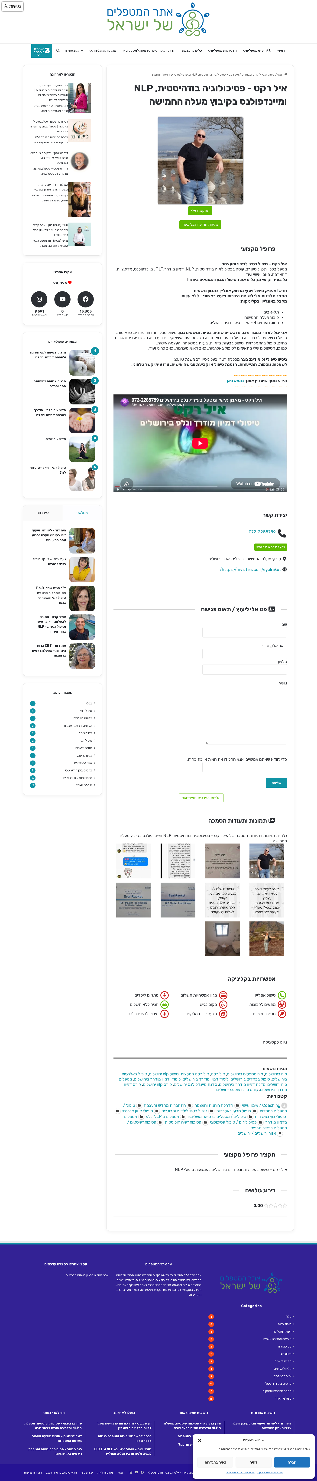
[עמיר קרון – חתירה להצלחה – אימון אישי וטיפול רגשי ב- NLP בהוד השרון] (82, 627)
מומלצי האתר (84, 785)
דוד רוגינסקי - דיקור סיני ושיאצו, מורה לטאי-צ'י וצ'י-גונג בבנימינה (49, 157)
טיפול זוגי (86, 740)
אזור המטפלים (83, 763)
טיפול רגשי (85, 711)
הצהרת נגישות (33, 1472)
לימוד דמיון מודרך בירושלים (206, 1079)
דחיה (253, 1462)
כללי (89, 703)
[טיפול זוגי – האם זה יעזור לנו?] (82, 478)
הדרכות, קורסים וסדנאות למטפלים (150, 51)
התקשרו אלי (200, 210)
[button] (199, 1440)
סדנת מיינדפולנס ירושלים (195, 1084)
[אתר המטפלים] (158, 19)
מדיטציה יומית (55, 439)
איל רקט (218, 1074)
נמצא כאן (235, 380)
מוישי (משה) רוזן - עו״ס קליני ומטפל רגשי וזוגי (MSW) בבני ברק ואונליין (50, 230)
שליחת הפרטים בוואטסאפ (201, 798)
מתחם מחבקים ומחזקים (77, 778)
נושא (283, 683)
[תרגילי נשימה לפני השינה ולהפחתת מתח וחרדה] (82, 363)
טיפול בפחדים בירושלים (250, 1079)
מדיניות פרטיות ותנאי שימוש (240, 1472)
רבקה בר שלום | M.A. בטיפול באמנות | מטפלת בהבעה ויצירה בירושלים (49, 126)
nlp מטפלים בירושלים (245, 1074)
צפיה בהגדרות (215, 1462)
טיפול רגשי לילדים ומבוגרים (258, 74)
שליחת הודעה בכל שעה (200, 224)
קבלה (292, 1462)
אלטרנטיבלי (155, 1472)
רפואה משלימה (83, 718)
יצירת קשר (86, 1472)
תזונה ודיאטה (83, 748)
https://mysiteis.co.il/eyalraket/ (250, 569)
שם (284, 624)
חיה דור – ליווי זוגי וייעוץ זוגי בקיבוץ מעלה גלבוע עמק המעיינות (49, 535)
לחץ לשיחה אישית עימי (270, 547)
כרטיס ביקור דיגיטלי (78, 770)
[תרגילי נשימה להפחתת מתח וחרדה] (82, 391)
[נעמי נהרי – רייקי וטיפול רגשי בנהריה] (82, 569)
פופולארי (82, 513)
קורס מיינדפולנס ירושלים (237, 1089)
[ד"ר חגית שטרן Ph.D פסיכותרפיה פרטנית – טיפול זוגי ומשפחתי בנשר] (82, 598)
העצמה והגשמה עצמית (78, 725)
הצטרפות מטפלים (224, 51)
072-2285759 (262, 531)
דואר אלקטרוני (274, 645)
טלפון (282, 661)
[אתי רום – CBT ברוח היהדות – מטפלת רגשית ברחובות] (82, 656)
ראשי (281, 51)
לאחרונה (43, 513)
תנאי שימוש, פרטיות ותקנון (270, 1472)
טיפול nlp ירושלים (164, 1074)
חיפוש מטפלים (256, 51)
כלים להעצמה (192, 51)
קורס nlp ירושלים (157, 1084)
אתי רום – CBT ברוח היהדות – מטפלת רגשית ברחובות (49, 650)
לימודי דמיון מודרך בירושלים (157, 1079)
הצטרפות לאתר (105, 1472)
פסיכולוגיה (85, 733)
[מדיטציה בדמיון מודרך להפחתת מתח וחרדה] (82, 420)
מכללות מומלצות (104, 51)
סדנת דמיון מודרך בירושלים (242, 1084)
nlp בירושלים (276, 1074)
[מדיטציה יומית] (82, 449)
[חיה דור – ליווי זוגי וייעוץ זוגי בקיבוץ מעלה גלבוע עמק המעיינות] (82, 541)
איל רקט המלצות (195, 1074)
